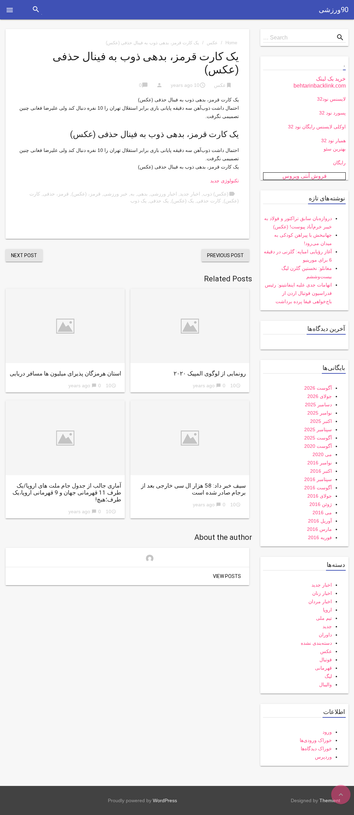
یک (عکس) (182, 200)
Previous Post (225, 255)
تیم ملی (324, 618)
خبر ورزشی (115, 194)
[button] (9, 9)
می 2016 (322, 512)
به (132, 194)
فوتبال (325, 659)
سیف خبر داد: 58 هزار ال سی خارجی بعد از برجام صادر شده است (193, 489)
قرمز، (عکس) (86, 194)
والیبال (325, 684)
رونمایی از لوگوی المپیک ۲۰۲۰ (210, 373)
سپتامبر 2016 (318, 479)
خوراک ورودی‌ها (316, 740)
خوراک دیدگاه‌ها (316, 748)
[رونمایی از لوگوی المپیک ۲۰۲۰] (190, 326)
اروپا (327, 610)
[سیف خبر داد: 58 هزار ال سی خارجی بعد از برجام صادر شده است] (190, 437)
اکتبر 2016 (321, 471)
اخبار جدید (190, 194)
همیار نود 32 (333, 140)
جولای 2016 (319, 496)
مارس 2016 (319, 529)
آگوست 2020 (318, 446)
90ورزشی (333, 10)
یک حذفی (159, 200)
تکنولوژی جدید (224, 180)
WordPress (165, 800)
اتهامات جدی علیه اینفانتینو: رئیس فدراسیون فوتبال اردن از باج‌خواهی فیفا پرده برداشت (298, 293)
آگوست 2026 (318, 388)
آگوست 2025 (318, 438)
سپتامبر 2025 (318, 429)
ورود (327, 732)
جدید (327, 626)
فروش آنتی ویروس (304, 176)
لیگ (328, 676)
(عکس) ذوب (216, 194)
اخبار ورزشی (163, 194)
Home (231, 42)
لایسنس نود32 (331, 99)
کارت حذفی (209, 200)
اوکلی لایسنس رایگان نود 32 (317, 126)
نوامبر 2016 (319, 462)
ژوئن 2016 (320, 504)
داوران (325, 634)
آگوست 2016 (318, 487)
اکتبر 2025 (321, 421)
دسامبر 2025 (318, 404)
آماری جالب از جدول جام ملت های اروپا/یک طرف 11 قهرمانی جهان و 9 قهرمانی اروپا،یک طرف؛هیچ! (66, 492)
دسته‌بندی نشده (316, 643)
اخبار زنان (322, 593)
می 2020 (322, 454)
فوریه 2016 (320, 537)
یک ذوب (138, 200)
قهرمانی (323, 668)
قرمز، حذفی (56, 194)
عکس (212, 42)
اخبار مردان (320, 601)
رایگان (339, 162)
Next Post (24, 255)
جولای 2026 (319, 396)
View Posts (227, 576)
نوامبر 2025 (319, 413)
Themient (329, 800)
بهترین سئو (335, 149)
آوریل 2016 (320, 521)
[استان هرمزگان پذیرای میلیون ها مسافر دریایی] (65, 326)
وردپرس (323, 757)
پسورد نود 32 (332, 113)
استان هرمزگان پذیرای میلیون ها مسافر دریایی (65, 373)
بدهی (142, 194)
